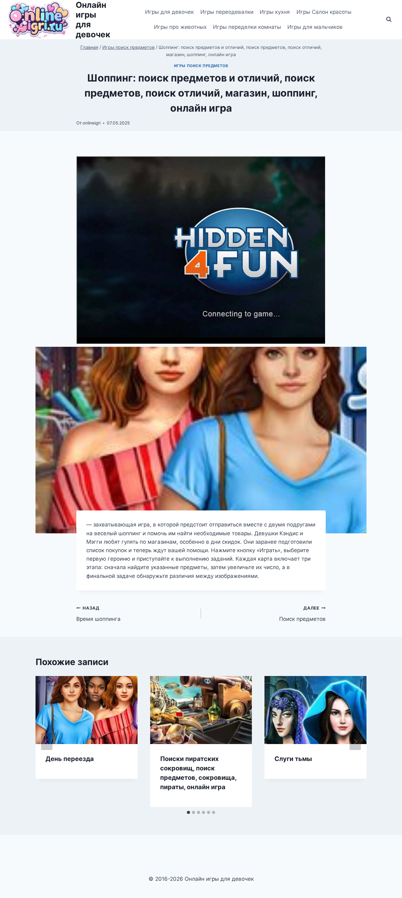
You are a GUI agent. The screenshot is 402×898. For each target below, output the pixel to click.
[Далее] (355, 741)
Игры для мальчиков (315, 27)
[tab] (188, 812)
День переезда (70, 759)
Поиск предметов (302, 613)
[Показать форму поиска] (388, 19)
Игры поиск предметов (201, 65)
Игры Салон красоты (323, 12)
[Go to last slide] (46, 741)
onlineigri (91, 122)
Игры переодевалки (226, 12)
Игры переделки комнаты (247, 27)
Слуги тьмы (293, 759)
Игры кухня (275, 12)
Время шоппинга (98, 613)
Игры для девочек (169, 12)
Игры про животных (180, 27)
